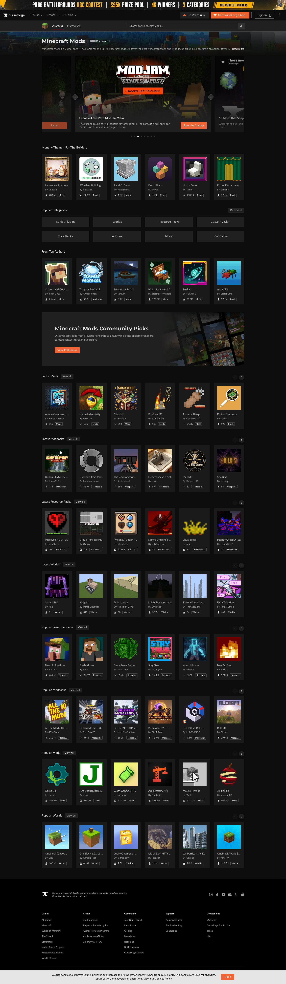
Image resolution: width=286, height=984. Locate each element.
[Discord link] (230, 895)
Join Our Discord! (133, 920)
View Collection (185, 125)
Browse (34, 15)
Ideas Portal (130, 925)
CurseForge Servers (134, 953)
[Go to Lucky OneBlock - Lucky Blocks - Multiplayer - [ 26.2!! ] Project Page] (126, 845)
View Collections (67, 350)
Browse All (74, 25)
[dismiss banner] (281, 5)
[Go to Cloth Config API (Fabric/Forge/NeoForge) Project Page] (126, 782)
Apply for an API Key (93, 936)
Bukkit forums (131, 947)
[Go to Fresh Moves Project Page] (91, 657)
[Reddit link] (242, 895)
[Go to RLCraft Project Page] (229, 719)
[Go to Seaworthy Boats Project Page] (126, 281)
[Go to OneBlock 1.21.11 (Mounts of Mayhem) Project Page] (91, 845)
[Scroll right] (241, 377)
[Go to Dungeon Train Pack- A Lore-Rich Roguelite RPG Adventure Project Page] (91, 468)
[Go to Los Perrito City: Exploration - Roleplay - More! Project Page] (194, 845)
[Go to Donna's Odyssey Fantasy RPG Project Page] (57, 468)
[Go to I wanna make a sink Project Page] (160, 468)
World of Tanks (49, 958)
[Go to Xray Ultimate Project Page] (194, 657)
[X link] (236, 895)
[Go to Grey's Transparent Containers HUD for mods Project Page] (91, 531)
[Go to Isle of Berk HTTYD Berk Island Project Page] (160, 845)
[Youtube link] (223, 895)
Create (51, 15)
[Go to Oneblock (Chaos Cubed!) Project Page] (57, 845)
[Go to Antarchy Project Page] (229, 281)
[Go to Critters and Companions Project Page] (57, 281)
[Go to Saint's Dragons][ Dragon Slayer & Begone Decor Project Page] (160, 531)
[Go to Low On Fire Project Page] (229, 657)
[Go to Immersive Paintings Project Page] (57, 177)
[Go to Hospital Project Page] (91, 594)
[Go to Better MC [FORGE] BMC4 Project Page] (126, 719)
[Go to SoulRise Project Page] (229, 468)
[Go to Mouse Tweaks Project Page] (194, 782)
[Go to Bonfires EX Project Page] (160, 406)
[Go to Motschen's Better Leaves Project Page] (126, 657)
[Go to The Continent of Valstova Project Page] (126, 468)
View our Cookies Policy (157, 978)
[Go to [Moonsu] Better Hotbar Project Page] (126, 531)
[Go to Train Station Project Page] (126, 594)
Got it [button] (227, 977)
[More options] (279, 15)
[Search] (241, 26)
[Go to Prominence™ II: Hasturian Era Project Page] (160, 719)
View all (67, 376)
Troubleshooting (174, 925)
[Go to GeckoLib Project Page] (57, 782)
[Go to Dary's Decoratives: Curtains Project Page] (229, 177)
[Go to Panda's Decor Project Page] (126, 177)
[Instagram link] (211, 895)
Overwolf (211, 920)
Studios (68, 15)
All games (46, 920)
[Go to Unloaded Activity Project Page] (91, 406)
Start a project (90, 920)
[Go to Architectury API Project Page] (160, 782)
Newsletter (129, 936)
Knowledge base (174, 920)
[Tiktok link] (217, 895)
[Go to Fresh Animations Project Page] (57, 657)
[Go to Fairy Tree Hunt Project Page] (229, 594)
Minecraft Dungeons (52, 953)
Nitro (209, 936)
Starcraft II (47, 942)
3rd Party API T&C (92, 942)
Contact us (171, 931)
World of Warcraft (51, 931)
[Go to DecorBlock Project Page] (160, 177)
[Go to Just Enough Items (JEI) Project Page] (91, 782)
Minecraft (47, 925)
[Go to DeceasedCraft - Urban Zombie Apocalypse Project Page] (91, 719)
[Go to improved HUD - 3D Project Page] (57, 531)
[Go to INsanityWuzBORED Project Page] (229, 531)
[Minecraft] (45, 26)
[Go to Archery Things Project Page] (194, 406)
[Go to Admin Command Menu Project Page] (57, 406)
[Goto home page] (14, 15)
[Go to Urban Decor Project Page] (194, 177)
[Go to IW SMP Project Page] (194, 468)
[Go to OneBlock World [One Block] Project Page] (229, 845)
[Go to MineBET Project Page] (126, 406)
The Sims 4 (47, 936)
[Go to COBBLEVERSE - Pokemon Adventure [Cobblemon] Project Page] (194, 719)
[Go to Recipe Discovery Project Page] (229, 406)
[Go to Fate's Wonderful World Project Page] (194, 594)
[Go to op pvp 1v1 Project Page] (57, 594)
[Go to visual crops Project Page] (194, 531)
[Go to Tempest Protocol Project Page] (91, 281)
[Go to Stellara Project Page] (194, 281)
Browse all (236, 210)
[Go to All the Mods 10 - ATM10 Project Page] (57, 719)
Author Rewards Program (96, 931)
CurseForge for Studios (218, 925)
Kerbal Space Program (53, 947)
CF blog (128, 931)
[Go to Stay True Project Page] (160, 657)
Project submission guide (95, 925)
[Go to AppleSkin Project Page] (229, 782)
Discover (57, 25)
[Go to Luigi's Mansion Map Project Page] (160, 594)
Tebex (210, 931)
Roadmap (129, 942)
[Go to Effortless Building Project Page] (91, 177)
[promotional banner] (143, 5)
